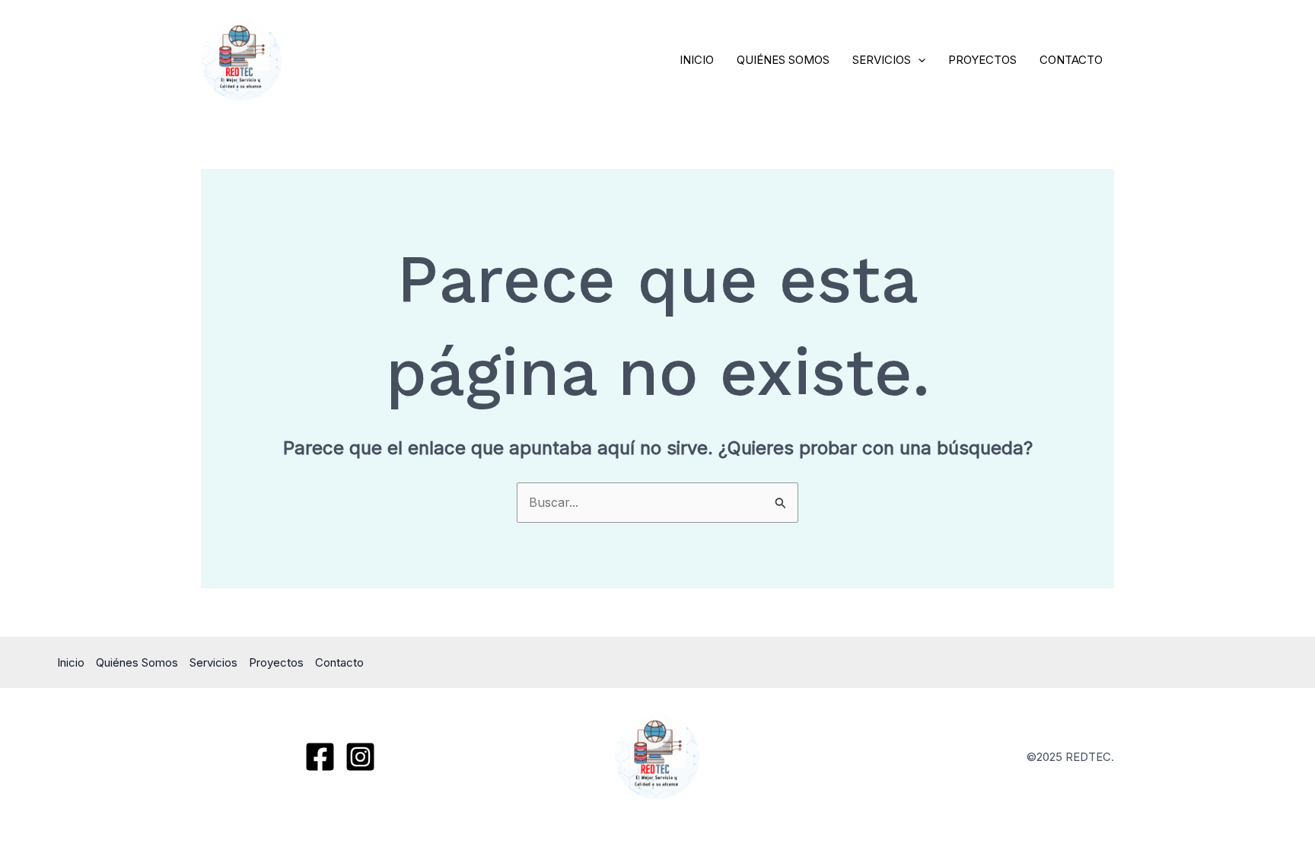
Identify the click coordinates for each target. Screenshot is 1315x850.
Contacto (1071, 60)
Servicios (881, 60)
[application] (918, 60)
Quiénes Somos (783, 60)
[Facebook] (320, 756)
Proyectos (982, 60)
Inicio (697, 60)
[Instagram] (360, 756)
